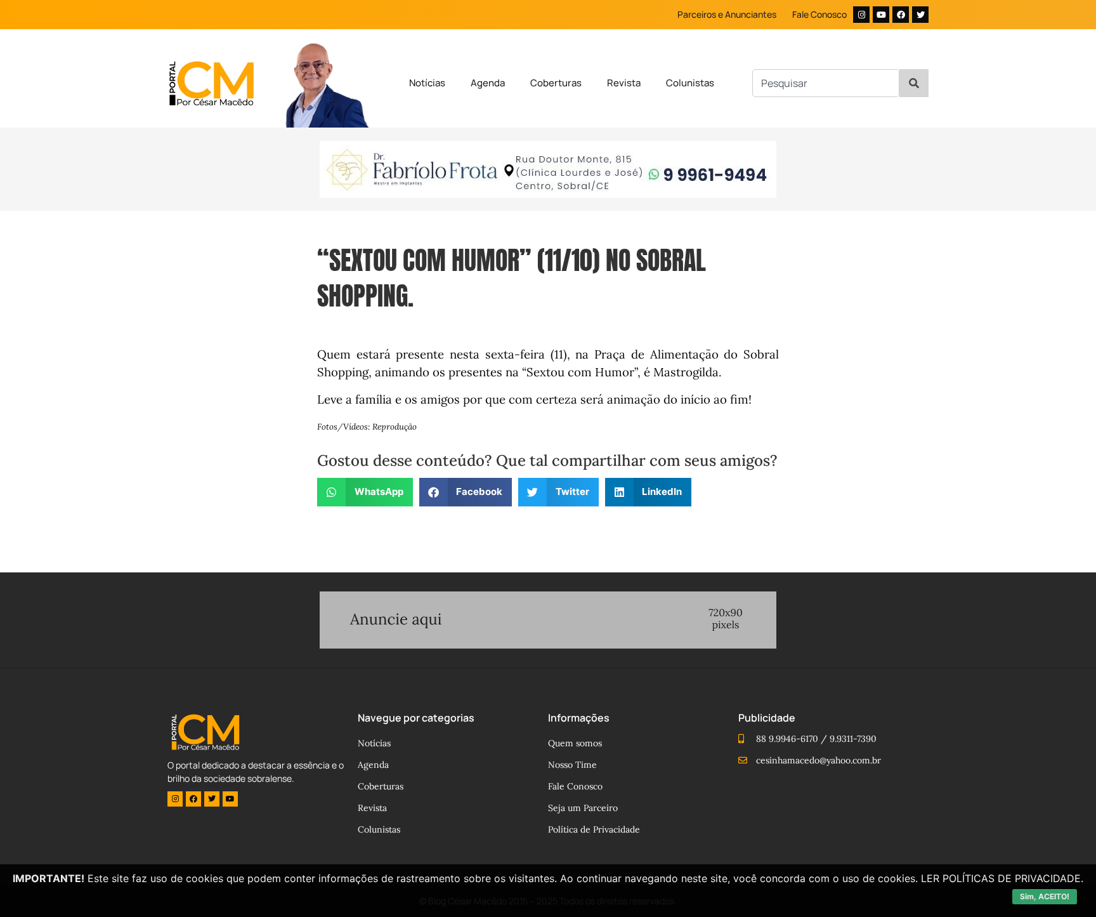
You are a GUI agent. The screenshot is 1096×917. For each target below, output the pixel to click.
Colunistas (690, 82)
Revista (624, 82)
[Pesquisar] (914, 83)
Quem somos (575, 743)
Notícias (427, 82)
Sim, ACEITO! (1044, 896)
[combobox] (825, 83)
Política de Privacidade (594, 829)
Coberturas (556, 82)
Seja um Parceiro (583, 808)
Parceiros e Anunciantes (726, 14)
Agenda (488, 82)
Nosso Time (572, 764)
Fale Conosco (819, 14)
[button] (365, 492)
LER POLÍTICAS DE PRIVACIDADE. (1002, 878)
